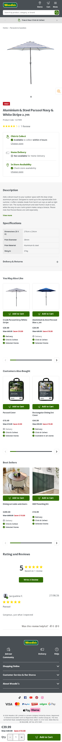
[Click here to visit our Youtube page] (31, 697)
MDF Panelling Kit (40, 504)
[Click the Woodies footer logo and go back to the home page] (31, 642)
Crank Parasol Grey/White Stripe (15, 321)
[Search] (56, 12)
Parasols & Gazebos (18, 28)
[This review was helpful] (51, 626)
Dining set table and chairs (15, 504)
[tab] (31, 97)
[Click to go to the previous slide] (5, 360)
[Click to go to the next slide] (56, 360)
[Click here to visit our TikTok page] (19, 697)
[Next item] (57, 20)
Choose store (17, 143)
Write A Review (31, 579)
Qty (3, 737)
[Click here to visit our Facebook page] (25, 697)
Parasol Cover (9, 413)
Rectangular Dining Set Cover (43, 414)
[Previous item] (5, 20)
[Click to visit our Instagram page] (42, 697)
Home (5, 28)
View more (7, 215)
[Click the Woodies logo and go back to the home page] (10, 5)
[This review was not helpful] (56, 626)
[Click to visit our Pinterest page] (36, 697)
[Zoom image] (58, 91)
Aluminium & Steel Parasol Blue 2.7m (44, 321)
